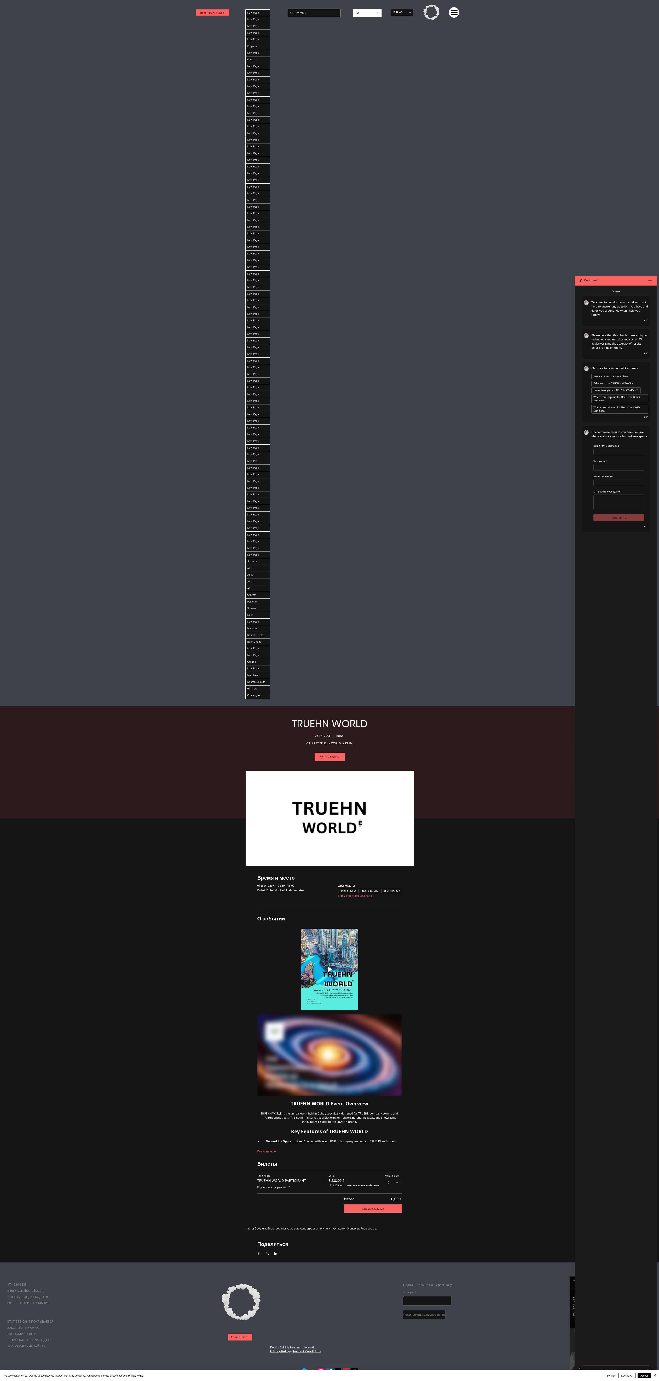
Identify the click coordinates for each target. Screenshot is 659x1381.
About (250, 568)
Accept (644, 1375)
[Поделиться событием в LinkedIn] (275, 1253)
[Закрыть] (655, 1375)
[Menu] (454, 12)
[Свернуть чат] (650, 280)
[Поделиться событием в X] (267, 1253)
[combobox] (393, 1182)
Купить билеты (329, 757)
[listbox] (402, 12)
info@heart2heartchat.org (25, 1291)
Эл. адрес (408, 1292)
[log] (616, 824)
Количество (392, 1175)
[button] (402, 12)
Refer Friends (255, 635)
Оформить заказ (373, 1208)
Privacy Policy (280, 1351)
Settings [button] (611, 1375)
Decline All (627, 1375)
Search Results (256, 682)
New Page (253, 13)
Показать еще (266, 1151)
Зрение (251, 608)
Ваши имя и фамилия (606, 445)
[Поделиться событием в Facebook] (259, 1253)
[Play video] (329, 969)
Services (252, 561)
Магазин (252, 628)
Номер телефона (603, 476)
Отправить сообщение (607, 491)
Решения (252, 602)
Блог (250, 615)
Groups (251, 662)
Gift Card (252, 688)
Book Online (254, 642)
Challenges (253, 695)
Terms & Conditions (307, 1351)
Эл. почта (600, 461)
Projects (252, 46)
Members (252, 675)
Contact (251, 59)
